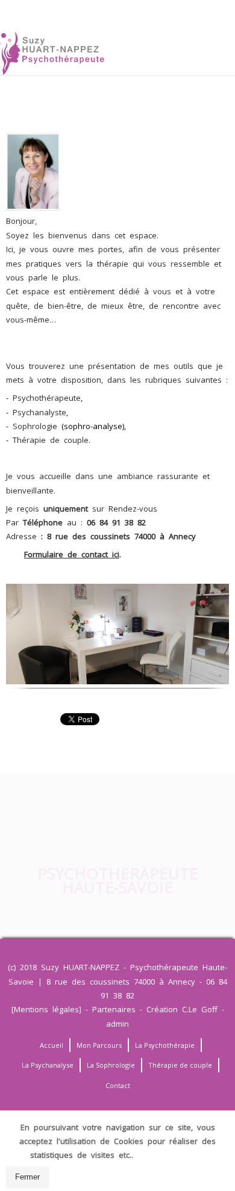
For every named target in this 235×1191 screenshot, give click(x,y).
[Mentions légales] (46, 1009)
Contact (117, 1085)
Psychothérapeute (47, 397)
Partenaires (114, 1009)
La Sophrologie (111, 1064)
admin (117, 1023)
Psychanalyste (39, 412)
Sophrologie (35, 426)
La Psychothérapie (165, 1045)
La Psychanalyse (48, 1064)
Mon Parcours (99, 1045)
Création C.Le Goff (182, 1009)
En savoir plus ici (171, 1154)
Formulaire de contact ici (71, 554)
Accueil (51, 1045)
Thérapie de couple (51, 440)
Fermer (27, 1176)
